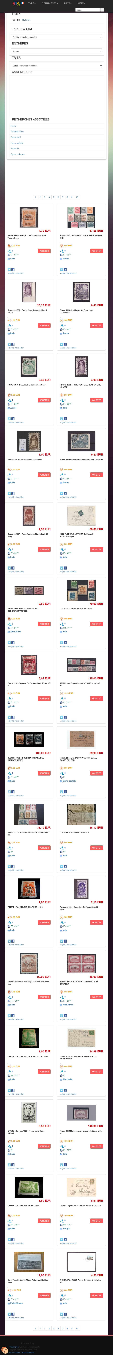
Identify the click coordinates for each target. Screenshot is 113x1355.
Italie (12, 258)
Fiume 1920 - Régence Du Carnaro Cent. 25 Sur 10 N (29, 684)
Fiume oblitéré (17, 142)
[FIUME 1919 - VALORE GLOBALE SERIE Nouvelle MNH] (81, 217)
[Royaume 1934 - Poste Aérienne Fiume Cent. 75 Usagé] (29, 516)
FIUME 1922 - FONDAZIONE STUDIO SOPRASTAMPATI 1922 (23, 609)
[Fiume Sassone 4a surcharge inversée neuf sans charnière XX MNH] (29, 963)
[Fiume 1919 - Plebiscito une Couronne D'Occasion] (81, 441)
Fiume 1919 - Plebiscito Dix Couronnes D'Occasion (76, 311)
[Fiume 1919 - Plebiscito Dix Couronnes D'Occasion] (81, 292)
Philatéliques (16, 1303)
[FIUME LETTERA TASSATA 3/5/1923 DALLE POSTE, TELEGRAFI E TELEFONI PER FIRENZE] (81, 739)
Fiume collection (18, 154)
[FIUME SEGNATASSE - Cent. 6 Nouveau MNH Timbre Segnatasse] (29, 217)
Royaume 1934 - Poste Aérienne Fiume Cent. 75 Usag (28, 535)
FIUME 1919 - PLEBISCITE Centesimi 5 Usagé (27, 384)
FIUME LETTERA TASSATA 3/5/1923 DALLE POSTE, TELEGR (78, 758)
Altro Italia (67, 1079)
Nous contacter (14, 1352)
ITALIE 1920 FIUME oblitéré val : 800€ (76, 608)
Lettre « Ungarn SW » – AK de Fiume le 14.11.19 (80, 1205)
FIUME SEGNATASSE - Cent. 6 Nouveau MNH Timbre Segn (27, 236)
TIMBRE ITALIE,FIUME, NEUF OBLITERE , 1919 (28, 1056)
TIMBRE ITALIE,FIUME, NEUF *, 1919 (23, 1205)
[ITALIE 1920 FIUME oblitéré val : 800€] (81, 590)
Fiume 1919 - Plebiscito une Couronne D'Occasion (81, 459)
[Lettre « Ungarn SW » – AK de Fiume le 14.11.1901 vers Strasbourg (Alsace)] (81, 1187)
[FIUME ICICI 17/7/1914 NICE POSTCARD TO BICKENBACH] (81, 1038)
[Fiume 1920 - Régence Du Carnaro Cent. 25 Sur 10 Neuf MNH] (29, 665)
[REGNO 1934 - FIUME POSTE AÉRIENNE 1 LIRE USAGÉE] (81, 367)
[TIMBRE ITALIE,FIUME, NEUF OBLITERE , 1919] (29, 1038)
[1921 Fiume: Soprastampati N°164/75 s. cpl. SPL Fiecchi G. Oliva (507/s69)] (81, 665)
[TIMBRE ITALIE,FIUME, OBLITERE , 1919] (29, 889)
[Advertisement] (56, 96)
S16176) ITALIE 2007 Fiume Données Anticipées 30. (80, 1281)
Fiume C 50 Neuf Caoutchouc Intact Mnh (25, 459)
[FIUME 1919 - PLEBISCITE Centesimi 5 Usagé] (29, 367)
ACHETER (44, 251)
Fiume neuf (16, 137)
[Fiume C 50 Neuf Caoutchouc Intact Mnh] (29, 441)
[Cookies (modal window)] (5, 1350)
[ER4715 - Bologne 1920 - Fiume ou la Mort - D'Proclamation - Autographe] (29, 1113)
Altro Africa (15, 631)
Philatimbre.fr (14, 1347)
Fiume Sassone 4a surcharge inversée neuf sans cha (28, 982)
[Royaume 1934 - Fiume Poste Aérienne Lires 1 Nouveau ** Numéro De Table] (29, 292)
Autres (66, 258)
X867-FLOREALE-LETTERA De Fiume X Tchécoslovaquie (77, 535)
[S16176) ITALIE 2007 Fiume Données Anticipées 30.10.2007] (81, 1262)
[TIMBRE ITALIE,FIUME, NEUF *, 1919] (29, 1187)
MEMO (81, 3)
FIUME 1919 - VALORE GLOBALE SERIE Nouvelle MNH (81, 236)
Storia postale (69, 780)
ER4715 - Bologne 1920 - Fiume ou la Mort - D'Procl (26, 1132)
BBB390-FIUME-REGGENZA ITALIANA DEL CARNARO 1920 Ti (26, 758)
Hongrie (66, 1228)
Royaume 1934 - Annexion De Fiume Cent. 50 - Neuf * (79, 908)
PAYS (67, 3)
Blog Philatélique (28, 1352)
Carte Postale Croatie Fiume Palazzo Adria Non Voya (28, 1281)
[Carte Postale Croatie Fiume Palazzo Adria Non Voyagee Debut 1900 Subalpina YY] (29, 1262)
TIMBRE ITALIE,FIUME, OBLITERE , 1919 (25, 907)
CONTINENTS (49, 3)
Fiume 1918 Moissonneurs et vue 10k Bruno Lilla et (81, 1132)
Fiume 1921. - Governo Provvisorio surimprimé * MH (28, 833)
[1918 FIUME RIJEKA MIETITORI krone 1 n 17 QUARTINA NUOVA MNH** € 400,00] (81, 963)
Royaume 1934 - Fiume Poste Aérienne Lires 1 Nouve (27, 311)
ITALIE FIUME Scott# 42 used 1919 (74, 832)
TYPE (31, 3)
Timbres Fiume (17, 131)
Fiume (13, 125)
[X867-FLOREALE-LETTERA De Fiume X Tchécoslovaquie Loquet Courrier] (81, 516)
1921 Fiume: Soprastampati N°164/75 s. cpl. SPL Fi (80, 684)
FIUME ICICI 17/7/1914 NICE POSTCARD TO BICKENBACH (78, 1057)
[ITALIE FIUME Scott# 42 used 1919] (81, 814)
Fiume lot (15, 148)
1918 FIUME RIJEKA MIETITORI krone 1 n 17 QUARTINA (79, 982)
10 (77, 197)
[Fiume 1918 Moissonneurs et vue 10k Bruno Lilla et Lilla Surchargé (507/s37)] (81, 1113)
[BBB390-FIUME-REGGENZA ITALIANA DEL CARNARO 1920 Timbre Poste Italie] (29, 739)
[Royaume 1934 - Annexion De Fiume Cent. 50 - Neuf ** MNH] (81, 889)
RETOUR (26, 19)
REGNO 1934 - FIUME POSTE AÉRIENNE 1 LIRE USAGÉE (80, 385)
